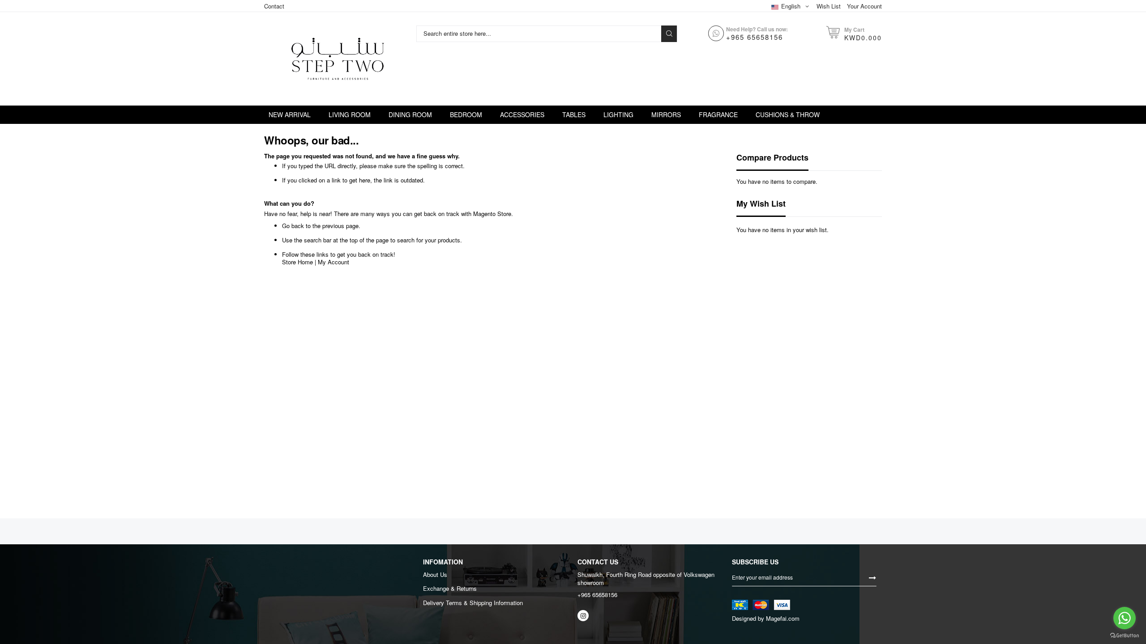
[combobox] (540, 34)
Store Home (297, 262)
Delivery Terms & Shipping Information (473, 603)
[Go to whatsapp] (1124, 618)
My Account (333, 262)
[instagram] (583, 615)
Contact (274, 6)
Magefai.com (783, 618)
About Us (435, 575)
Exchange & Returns (450, 589)
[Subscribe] (872, 576)
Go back (293, 225)
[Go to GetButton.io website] (1124, 635)
